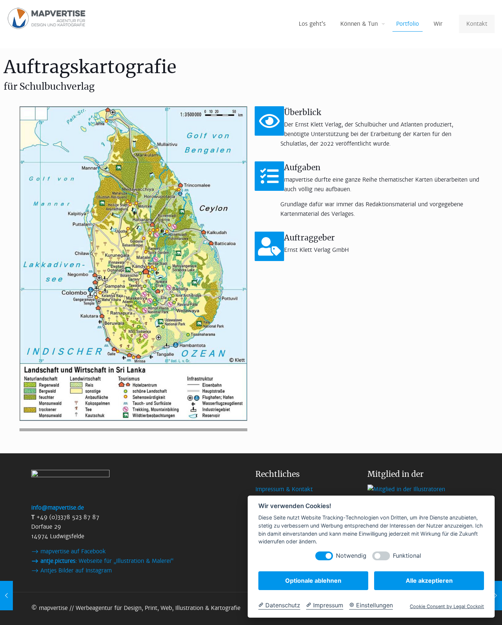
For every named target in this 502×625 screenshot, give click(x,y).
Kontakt (476, 23)
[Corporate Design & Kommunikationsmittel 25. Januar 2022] (495, 595)
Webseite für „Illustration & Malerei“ (102, 560)
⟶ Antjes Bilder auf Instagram (71, 570)
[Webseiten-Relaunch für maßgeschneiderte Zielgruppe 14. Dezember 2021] (6, 595)
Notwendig (351, 555)
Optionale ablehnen (313, 580)
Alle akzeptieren (429, 580)
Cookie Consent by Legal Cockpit (447, 606)
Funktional (407, 555)
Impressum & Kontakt (284, 489)
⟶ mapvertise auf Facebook (68, 551)
